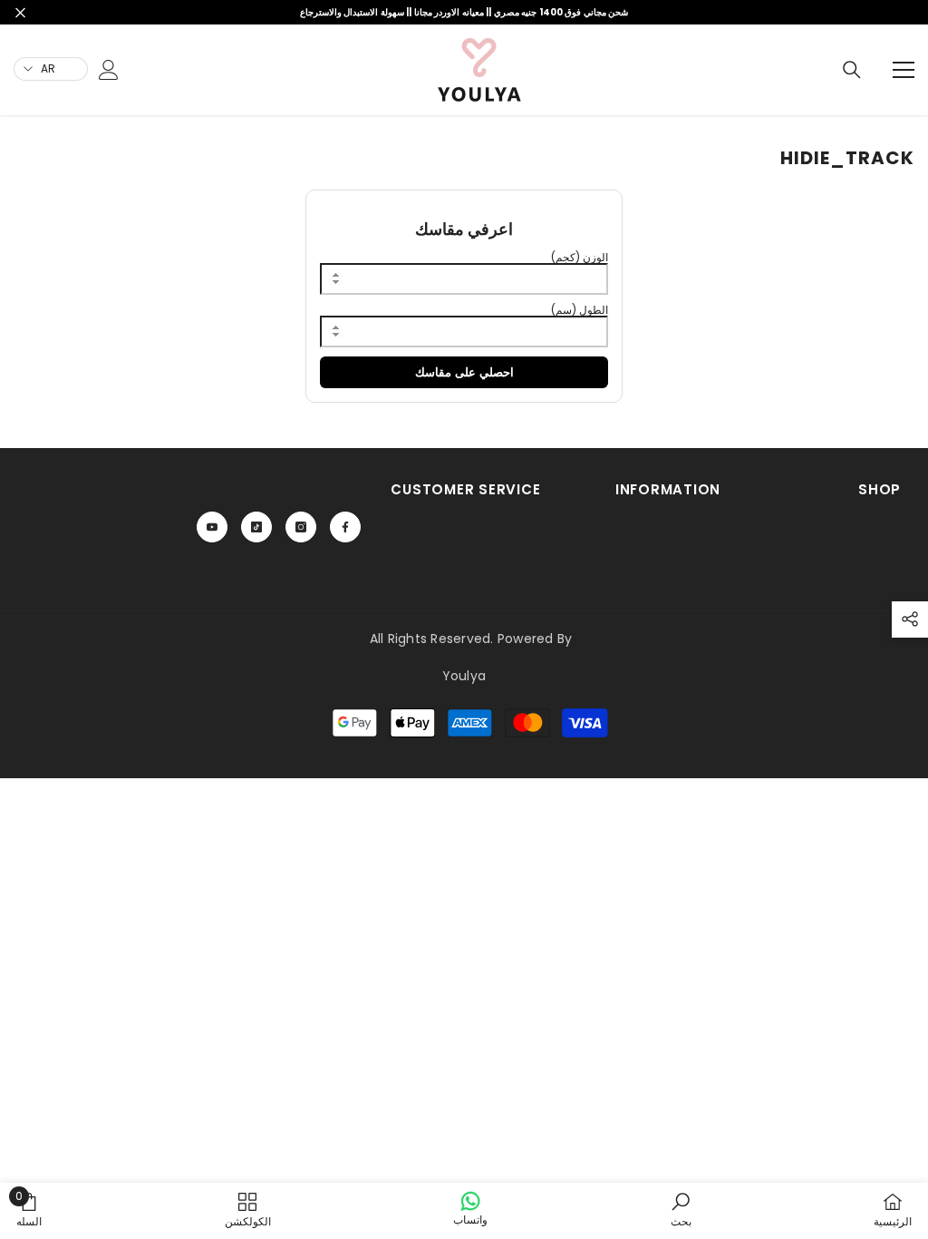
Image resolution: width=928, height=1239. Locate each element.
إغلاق (20, 12)
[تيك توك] (256, 527)
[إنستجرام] (300, 527)
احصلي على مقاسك (464, 372)
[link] (66, 118)
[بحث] (852, 70)
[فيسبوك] (345, 527)
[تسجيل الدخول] (109, 70)
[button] (910, 619)
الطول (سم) (579, 309)
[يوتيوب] (212, 527)
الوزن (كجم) (579, 257)
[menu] (903, 70)
